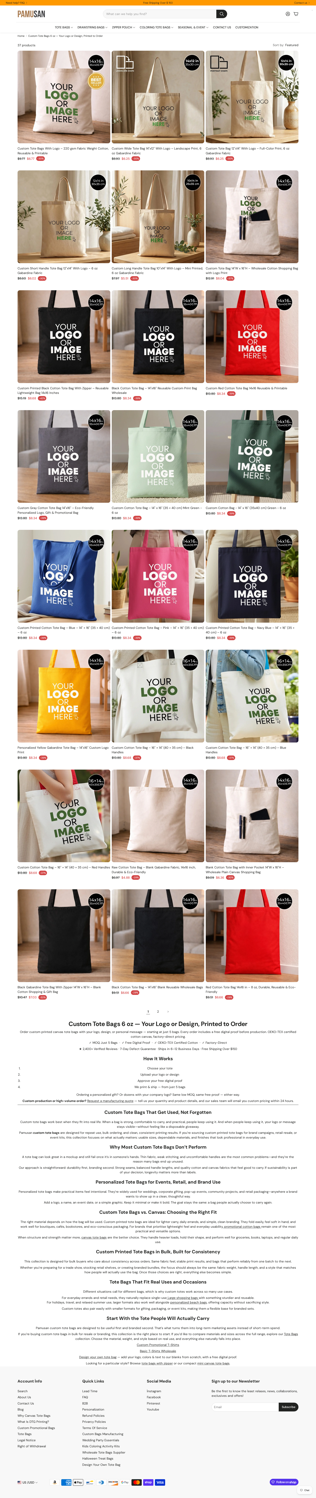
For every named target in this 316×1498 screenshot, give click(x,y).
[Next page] (168, 1012)
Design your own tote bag (97, 1357)
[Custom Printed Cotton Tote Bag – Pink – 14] (158, 576)
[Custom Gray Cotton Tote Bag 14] (64, 456)
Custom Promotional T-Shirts (158, 1345)
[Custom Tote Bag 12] (252, 97)
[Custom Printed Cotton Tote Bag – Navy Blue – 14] (252, 576)
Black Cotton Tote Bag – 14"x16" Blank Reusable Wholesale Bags (157, 987)
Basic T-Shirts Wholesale (158, 1351)
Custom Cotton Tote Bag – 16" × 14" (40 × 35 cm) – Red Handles (64, 867)
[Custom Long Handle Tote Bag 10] (158, 216)
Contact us (300, 2)
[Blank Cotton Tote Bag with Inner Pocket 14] (252, 816)
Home (21, 36)
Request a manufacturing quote (110, 1101)
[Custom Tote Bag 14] (252, 216)
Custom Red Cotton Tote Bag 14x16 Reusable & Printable (246, 388)
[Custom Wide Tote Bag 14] (158, 97)
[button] (165, 14)
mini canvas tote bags (213, 1363)
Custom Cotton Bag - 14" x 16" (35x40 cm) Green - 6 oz (246, 508)
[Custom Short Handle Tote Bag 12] (64, 216)
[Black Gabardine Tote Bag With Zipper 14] (64, 935)
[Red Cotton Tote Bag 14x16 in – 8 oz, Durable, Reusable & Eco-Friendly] (252, 935)
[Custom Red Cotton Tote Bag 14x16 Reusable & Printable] (252, 336)
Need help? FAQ (15, 2)
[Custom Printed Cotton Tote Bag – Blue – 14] (64, 576)
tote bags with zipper (157, 1363)
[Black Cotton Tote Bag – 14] (158, 336)
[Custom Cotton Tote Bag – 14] (158, 456)
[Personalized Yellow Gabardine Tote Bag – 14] (64, 696)
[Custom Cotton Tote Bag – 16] (158, 696)
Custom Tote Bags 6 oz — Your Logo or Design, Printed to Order (65, 36)
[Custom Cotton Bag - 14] (252, 456)
